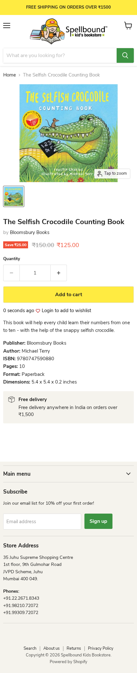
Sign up (98, 521)
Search (30, 648)
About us (51, 648)
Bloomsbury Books (29, 232)
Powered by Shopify (68, 662)
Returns (74, 648)
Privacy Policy (100, 648)
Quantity (11, 259)
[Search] (125, 55)
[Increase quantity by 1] (59, 273)
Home (9, 75)
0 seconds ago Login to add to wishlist (47, 310)
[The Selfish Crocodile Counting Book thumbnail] (14, 196)
